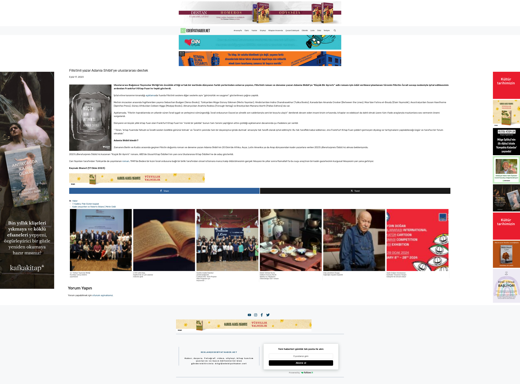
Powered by (294, 373)
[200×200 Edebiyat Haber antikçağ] (506, 210)
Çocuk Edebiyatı (292, 30)
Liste (313, 30)
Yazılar (254, 30)
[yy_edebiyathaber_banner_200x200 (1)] (506, 126)
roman (125, 161)
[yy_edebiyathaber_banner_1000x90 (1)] (137, 184)
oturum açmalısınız (102, 295)
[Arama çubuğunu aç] (335, 30)
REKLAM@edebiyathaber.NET (219, 352)
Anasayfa (238, 30)
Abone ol (301, 363)
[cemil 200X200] (506, 182)
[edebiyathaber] (260, 65)
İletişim (327, 30)
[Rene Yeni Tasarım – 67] (506, 302)
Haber (75, 201)
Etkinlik (305, 30)
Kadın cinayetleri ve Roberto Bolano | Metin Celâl (94, 206)
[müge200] (506, 154)
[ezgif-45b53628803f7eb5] (260, 48)
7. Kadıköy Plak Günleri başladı (85, 204)
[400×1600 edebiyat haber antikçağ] (27, 288)
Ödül (319, 30)
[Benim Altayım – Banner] (506, 267)
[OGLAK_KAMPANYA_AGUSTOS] (506, 98)
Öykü (247, 30)
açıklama (150, 95)
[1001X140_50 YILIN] (260, 24)
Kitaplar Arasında (276, 30)
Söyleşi (263, 30)
